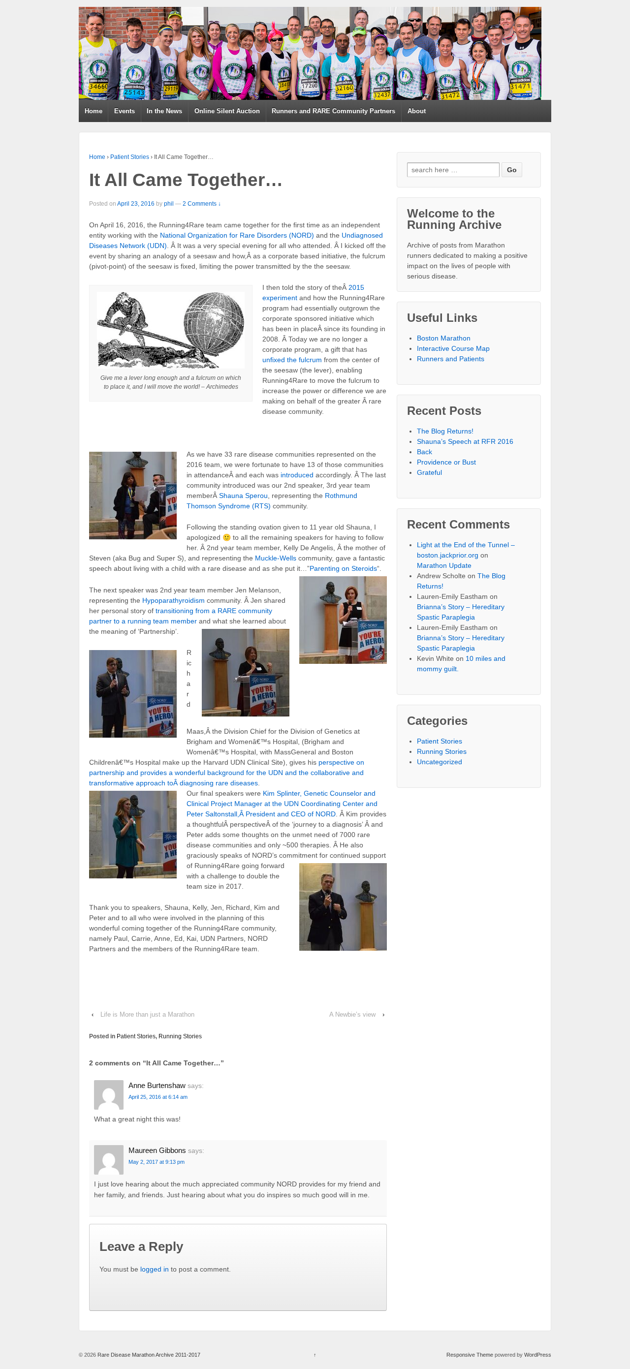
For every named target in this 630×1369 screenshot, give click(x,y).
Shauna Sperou (243, 495)
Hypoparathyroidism (173, 600)
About (417, 111)
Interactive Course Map (453, 348)
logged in (154, 1269)
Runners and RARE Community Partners (333, 111)
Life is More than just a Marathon (147, 1014)
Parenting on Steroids (343, 568)
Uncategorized (439, 762)
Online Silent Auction (227, 111)
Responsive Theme (469, 1355)
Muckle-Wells (275, 558)
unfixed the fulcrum (292, 360)
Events (124, 111)
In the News (164, 111)
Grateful (429, 472)
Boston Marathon (444, 338)
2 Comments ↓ (202, 203)
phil (169, 203)
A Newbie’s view (352, 1014)
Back (424, 452)
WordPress (537, 1355)
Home (93, 111)
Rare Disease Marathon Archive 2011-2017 (148, 1355)
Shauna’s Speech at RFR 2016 (465, 441)
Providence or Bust (446, 462)
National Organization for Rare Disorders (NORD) (237, 235)
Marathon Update (444, 565)
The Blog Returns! (445, 431)
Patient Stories (129, 157)
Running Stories (180, 1036)
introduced (297, 475)
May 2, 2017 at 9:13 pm (156, 1162)
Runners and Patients (450, 359)
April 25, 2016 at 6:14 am (158, 1097)
